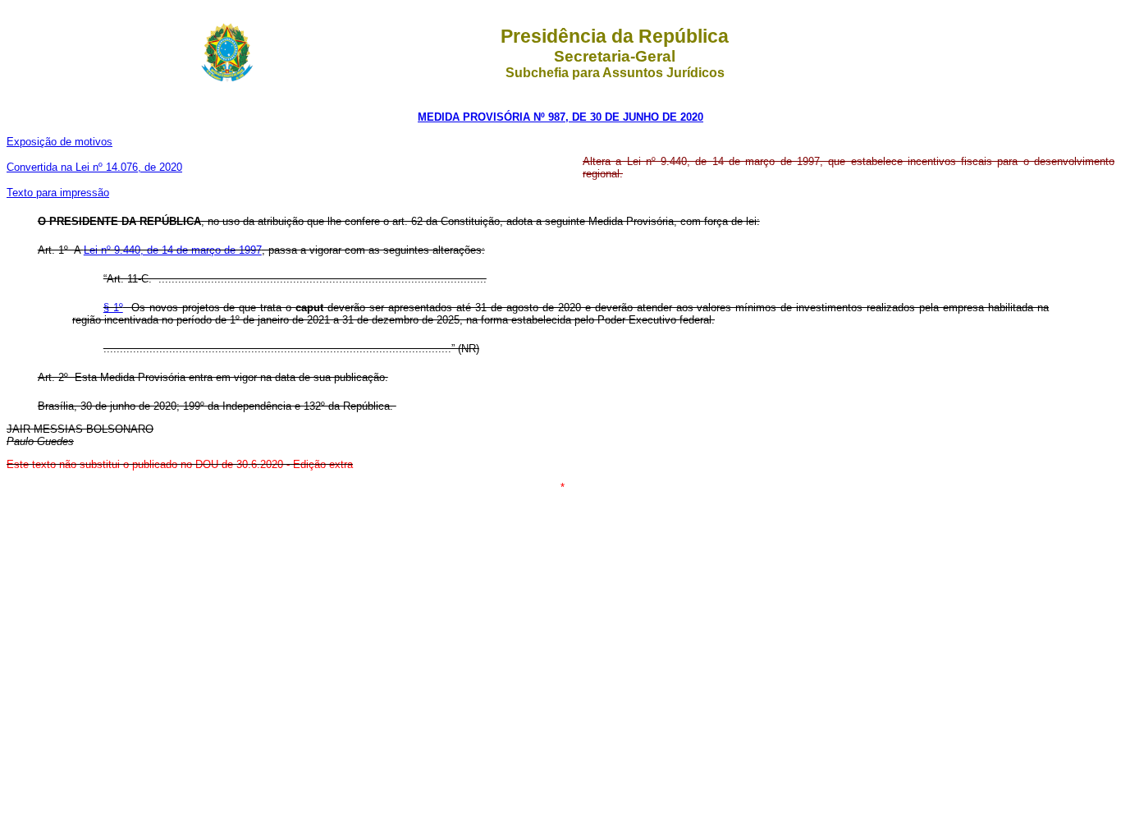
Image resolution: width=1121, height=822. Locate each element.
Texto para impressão (58, 192)
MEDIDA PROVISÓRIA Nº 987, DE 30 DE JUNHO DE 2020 (560, 117)
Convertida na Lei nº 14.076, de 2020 (94, 167)
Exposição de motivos (59, 141)
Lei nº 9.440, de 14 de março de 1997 (173, 250)
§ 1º (113, 307)
